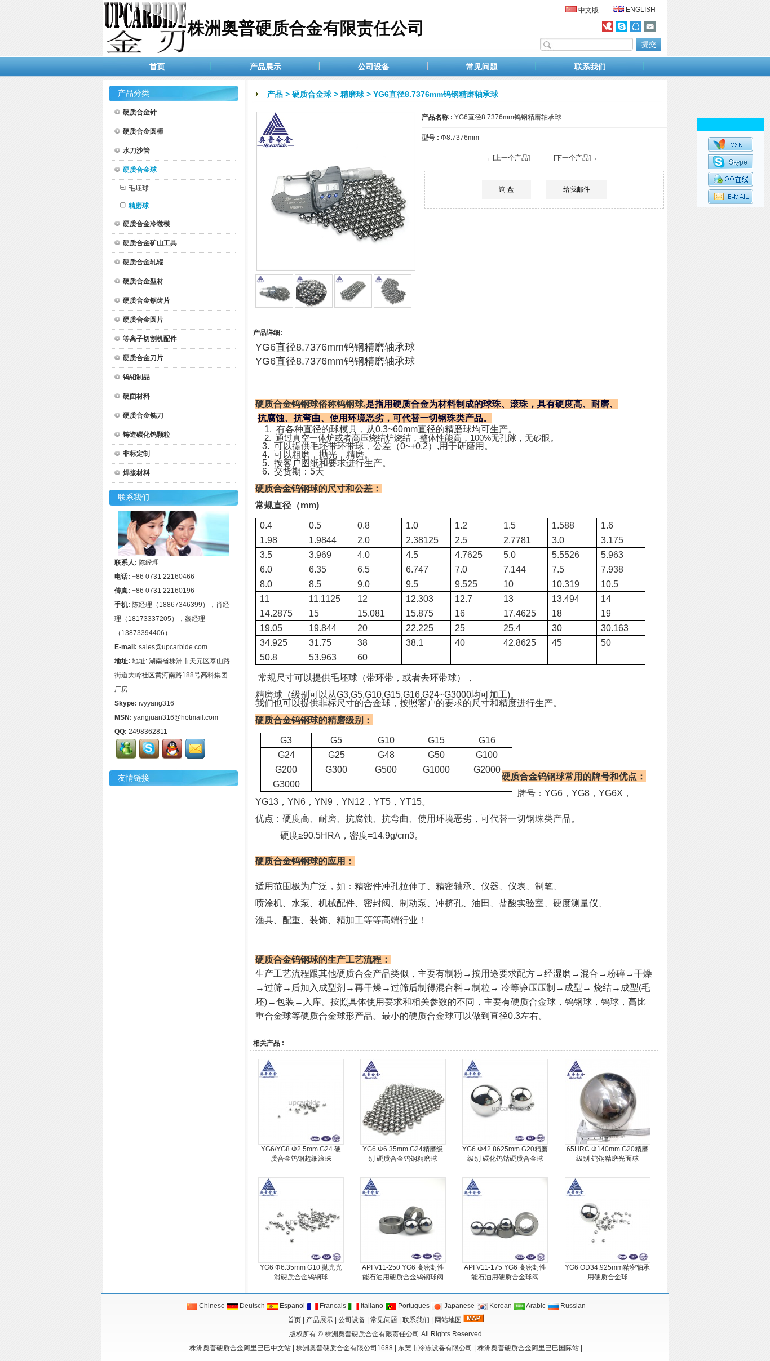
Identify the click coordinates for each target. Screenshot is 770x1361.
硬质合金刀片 (143, 358)
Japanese (458, 1306)
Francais (332, 1306)
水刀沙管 (136, 150)
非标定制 (136, 454)
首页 (157, 66)
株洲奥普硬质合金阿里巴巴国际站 (528, 1348)
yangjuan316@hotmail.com (176, 717)
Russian (572, 1306)
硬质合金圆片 (143, 319)
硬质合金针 (140, 112)
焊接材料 (136, 473)
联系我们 (590, 66)
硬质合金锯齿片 (146, 300)
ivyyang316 (156, 703)
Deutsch (251, 1306)
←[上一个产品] (508, 158)
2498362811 (148, 731)
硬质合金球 (311, 94)
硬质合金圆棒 (143, 131)
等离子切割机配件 (150, 339)
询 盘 (506, 189)
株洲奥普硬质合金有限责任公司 (372, 1334)
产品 (275, 94)
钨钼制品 (136, 377)
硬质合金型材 (143, 281)
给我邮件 (576, 189)
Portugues (413, 1306)
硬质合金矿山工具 (150, 243)
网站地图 (448, 1320)
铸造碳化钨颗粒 (146, 434)
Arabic (535, 1306)
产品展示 (265, 66)
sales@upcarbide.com (173, 647)
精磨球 (352, 94)
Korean (500, 1306)
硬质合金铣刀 (143, 415)
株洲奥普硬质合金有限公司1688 (344, 1348)
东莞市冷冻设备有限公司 (435, 1348)
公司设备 (374, 66)
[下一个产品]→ (576, 158)
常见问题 (482, 66)
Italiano (371, 1306)
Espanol (291, 1306)
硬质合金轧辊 (143, 262)
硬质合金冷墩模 (146, 224)
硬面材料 (136, 396)
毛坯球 (139, 188)
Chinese (211, 1306)
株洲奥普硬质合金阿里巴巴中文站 (240, 1348)
